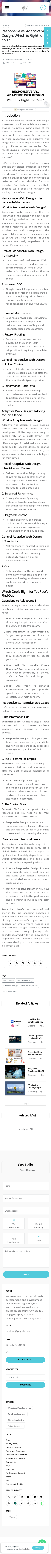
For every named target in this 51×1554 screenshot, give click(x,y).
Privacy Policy (12, 1443)
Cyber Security (15, 1426)
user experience (10, 991)
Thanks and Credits (14, 1484)
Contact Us (11, 1462)
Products (10, 1469)
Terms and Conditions (15, 1451)
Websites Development (19, 1408)
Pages (8, 1476)
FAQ (7, 1480)
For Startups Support (15, 1473)
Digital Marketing (16, 1420)
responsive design (25, 980)
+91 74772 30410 (15, 1345)
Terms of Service (13, 1447)
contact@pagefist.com (19, 1331)
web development (29, 985)
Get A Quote (47, 37)
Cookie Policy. (24, 1549)
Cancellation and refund (16, 1454)
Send (26, 1274)
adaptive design (10, 985)
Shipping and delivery (15, 1458)
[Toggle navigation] (7, 7)
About (8, 1440)
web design (8, 980)
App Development (17, 1414)
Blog (8, 1465)
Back (7, 25)
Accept (38, 1548)
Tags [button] (12, 1517)
